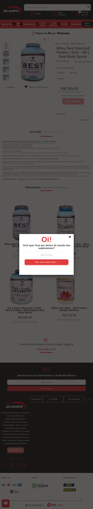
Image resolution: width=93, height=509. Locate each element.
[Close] (71, 237)
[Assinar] (46, 262)
